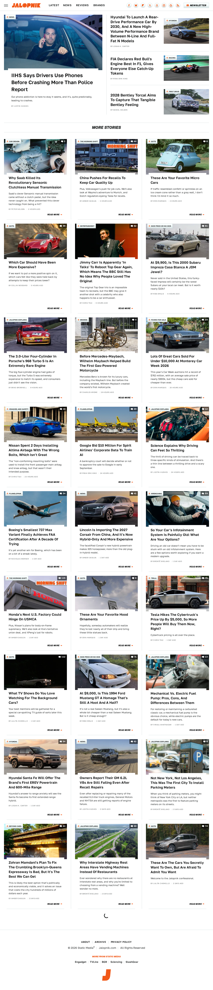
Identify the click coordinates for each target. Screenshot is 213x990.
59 (206, 493)
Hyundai (173, 21)
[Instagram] (163, 5)
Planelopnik (86, 409)
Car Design (14, 141)
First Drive (174, 91)
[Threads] (156, 5)
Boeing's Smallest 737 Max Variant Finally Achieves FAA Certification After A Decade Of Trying (33, 537)
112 (63, 657)
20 (206, 320)
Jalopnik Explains (18, 320)
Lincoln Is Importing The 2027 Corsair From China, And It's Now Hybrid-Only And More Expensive (106, 534)
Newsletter (198, 5)
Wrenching (156, 493)
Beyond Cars (15, 826)
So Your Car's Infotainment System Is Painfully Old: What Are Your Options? (175, 534)
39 (64, 226)
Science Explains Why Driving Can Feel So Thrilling (174, 448)
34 (64, 493)
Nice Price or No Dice (161, 226)
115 (63, 578)
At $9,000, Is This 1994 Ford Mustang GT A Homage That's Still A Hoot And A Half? (104, 698)
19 (64, 409)
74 (206, 826)
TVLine (94, 961)
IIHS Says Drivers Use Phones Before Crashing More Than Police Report (52, 82)
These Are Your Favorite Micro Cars (175, 180)
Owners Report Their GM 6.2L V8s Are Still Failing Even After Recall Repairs (104, 782)
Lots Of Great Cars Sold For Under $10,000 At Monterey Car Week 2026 (176, 361)
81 (206, 226)
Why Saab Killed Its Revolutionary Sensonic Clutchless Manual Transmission (35, 182)
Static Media (85, 947)
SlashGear (132, 961)
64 (64, 826)
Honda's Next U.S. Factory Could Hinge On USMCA (35, 616)
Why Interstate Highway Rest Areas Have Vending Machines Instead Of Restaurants (104, 867)
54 (64, 741)
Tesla (153, 578)
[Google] (170, 5)
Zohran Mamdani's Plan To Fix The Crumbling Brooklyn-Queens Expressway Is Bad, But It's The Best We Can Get (35, 869)
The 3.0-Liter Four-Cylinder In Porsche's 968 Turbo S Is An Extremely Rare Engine (32, 361)
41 (135, 493)
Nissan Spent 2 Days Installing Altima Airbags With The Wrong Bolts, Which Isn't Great (34, 450)
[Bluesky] (135, 5)
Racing (172, 58)
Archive (100, 942)
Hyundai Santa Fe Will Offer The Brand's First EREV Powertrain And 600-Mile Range (34, 782)
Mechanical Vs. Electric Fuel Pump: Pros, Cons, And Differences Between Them (173, 698)
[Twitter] (149, 5)
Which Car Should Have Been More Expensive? (32, 264)
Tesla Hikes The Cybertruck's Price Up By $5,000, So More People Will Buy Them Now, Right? (174, 622)
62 (135, 226)
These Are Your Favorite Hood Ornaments (104, 616)
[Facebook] (128, 5)
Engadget (80, 961)
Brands (99, 5)
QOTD (153, 141)
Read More (53, 214)
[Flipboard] (142, 5)
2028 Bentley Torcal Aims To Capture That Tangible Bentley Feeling (133, 100)
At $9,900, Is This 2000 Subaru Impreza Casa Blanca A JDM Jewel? (176, 267)
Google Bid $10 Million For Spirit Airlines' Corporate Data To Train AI (106, 450)
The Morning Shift (89, 141)
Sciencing (116, 961)
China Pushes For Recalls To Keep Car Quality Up (102, 180)
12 (206, 409)
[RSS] (177, 5)
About (85, 942)
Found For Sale (158, 320)
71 (135, 657)
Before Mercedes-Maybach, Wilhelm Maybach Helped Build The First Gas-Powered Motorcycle (105, 363)
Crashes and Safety (18, 409)
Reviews (82, 5)
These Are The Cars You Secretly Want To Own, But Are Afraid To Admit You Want (177, 867)
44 (135, 141)
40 (135, 826)
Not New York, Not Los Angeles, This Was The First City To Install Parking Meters (177, 782)
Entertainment (87, 226)
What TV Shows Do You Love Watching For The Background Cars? (33, 698)
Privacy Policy (121, 942)
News (67, 5)
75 (206, 578)
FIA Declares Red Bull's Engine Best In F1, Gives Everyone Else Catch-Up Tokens (132, 66)
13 (64, 320)
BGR (104, 961)
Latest (54, 5)
